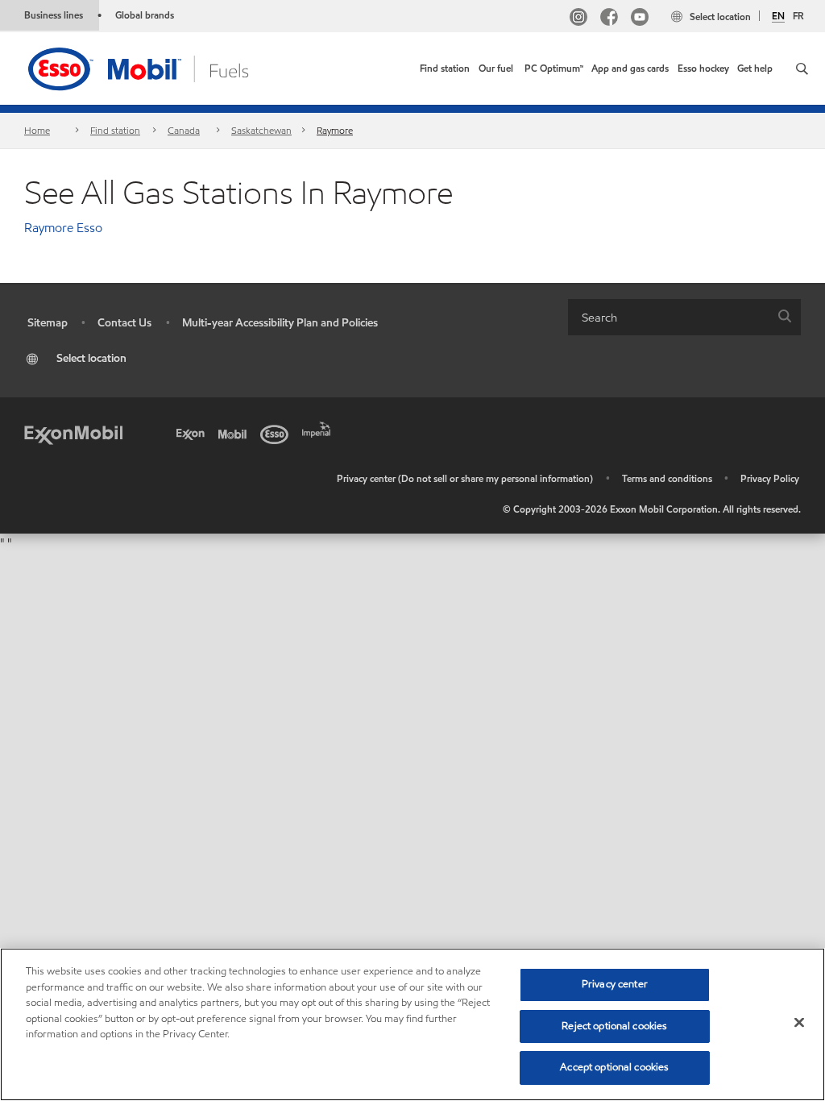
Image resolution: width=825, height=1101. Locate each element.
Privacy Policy (769, 478)
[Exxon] (193, 432)
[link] (445, 68)
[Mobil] (235, 432)
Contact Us (124, 322)
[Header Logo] (163, 67)
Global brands (144, 15)
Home (37, 130)
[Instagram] (578, 19)
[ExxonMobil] (73, 432)
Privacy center (615, 984)
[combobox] (684, 317)
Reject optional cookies (614, 1026)
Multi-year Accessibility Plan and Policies (280, 322)
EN (778, 16)
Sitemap (47, 322)
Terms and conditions (667, 478)
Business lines (53, 15)
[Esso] (277, 432)
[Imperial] (319, 428)
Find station (115, 130)
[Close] (799, 1023)
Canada (184, 130)
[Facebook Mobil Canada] (609, 19)
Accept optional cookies (614, 1067)
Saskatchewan (261, 130)
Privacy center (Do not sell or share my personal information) (465, 478)
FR (798, 16)
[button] (802, 68)
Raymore (335, 130)
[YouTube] (640, 19)
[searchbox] (668, 317)
